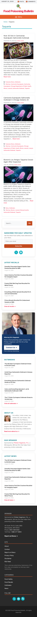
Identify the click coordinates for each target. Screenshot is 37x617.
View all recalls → (10, 306)
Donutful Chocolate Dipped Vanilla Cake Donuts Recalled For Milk (17, 267)
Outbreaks (18, 82)
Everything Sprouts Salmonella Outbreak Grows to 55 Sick (18, 381)
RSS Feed (8, 561)
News (12, 82)
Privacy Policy (9, 555)
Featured (8, 82)
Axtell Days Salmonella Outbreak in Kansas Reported (18, 373)
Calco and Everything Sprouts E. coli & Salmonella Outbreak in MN (17, 390)
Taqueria (27, 88)
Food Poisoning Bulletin (18, 11)
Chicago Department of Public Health (21, 86)
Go (29, 223)
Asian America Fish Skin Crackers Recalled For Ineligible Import (18, 276)
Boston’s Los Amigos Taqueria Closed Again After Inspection (18, 161)
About (7, 546)
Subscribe (18, 246)
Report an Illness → (11, 536)
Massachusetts (24, 210)
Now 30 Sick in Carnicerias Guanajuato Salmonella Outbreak (16, 37)
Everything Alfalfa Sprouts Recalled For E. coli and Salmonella (18, 292)
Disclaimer (8, 558)
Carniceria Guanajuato (17, 84)
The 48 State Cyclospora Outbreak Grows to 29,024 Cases (18, 364)
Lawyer (31, 148)
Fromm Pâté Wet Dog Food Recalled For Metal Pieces (17, 284)
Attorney (8, 84)
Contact (7, 549)
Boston (13, 210)
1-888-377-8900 (16, 532)
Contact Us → (11, 347)
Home (5, 22)
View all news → (9, 500)
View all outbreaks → (11, 403)
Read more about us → (11, 431)
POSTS (22, 1)
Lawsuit (10, 88)
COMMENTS (31, 1)
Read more (7, 77)
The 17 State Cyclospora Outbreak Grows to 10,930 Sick (18, 398)
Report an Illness (10, 552)
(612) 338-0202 (14, 530)
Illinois (5, 88)
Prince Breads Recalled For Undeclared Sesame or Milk (17, 301)
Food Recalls (9, 582)
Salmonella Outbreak (18, 88)
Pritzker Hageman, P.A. (21, 443)
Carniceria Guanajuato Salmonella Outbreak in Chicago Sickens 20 (17, 99)
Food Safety (9, 579)
